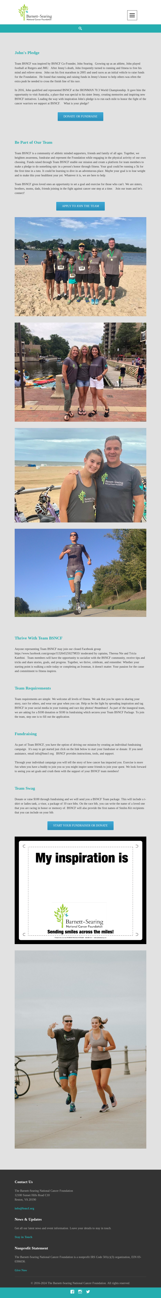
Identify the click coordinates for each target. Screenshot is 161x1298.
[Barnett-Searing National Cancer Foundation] (36, 12)
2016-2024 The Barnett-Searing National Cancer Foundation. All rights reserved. (82, 1283)
